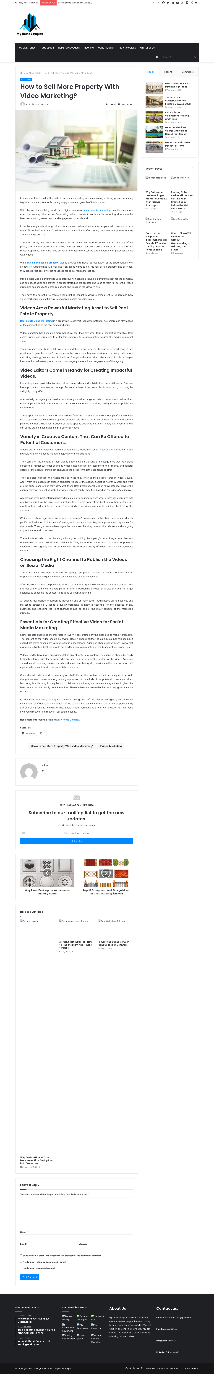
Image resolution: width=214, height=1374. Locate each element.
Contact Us (162, 1368)
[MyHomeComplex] (30, 24)
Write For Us (147, 47)
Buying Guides (128, 47)
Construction (106, 47)
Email (23, 1244)
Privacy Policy (191, 1368)
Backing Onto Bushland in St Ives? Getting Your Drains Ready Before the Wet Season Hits (102, 2)
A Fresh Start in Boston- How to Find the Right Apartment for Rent (75, 944)
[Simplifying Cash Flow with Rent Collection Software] (116, 929)
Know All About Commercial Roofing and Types (177, 116)
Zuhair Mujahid (173, 1352)
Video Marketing (111, 746)
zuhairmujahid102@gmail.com (177, 1317)
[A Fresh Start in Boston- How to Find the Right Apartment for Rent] (76, 929)
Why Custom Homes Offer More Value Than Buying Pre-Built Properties (36, 1160)
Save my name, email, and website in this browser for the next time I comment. (62, 1255)
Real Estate (35, 73)
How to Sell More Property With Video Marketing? (63, 746)
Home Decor (47, 47)
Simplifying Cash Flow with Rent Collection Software (114, 943)
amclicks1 (172, 1340)
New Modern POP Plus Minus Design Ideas (177, 85)
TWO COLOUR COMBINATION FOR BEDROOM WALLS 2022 (178, 101)
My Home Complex (69, 719)
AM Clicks (172, 1329)
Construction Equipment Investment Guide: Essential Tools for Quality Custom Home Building (156, 241)
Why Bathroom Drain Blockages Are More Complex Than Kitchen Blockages (156, 199)
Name (24, 1232)
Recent (168, 71)
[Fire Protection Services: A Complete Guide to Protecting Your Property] (98, 1327)
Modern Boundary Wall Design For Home (178, 144)
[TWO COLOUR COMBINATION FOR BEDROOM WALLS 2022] (154, 102)
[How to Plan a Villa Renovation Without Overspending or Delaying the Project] (182, 223)
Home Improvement (69, 47)
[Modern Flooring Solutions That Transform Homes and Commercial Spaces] (98, 1339)
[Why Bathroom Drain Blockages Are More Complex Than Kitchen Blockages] (157, 182)
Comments (188, 71)
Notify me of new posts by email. (39, 1268)
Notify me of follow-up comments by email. (44, 1262)
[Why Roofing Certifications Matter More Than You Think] (69, 1337)
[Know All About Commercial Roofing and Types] (154, 117)
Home (25, 73)
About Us (150, 1368)
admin (45, 765)
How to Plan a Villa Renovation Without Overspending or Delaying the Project (181, 241)
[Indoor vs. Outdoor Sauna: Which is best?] (83, 1337)
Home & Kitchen (27, 47)
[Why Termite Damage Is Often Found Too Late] (69, 1318)
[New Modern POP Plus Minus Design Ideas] (154, 88)
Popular (150, 71)
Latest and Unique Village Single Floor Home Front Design (176, 131)
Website (83, 1244)
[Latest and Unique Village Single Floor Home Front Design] (154, 132)
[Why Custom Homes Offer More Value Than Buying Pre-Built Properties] (37, 1036)
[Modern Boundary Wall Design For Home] (154, 147)
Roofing (89, 47)
